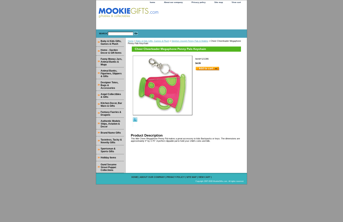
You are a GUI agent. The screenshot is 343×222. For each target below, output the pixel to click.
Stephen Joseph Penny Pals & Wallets (190, 41)
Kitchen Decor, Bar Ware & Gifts (111, 104)
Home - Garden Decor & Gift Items (111, 51)
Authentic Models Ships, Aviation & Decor (110, 124)
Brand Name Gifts (111, 132)
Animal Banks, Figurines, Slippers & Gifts (111, 73)
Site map (218, 2)
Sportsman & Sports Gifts (108, 150)
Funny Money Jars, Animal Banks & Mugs (111, 62)
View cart (236, 2)
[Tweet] (135, 121)
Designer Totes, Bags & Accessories (109, 85)
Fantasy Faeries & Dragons (111, 113)
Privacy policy (199, 2)
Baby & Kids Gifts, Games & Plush (152, 41)
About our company (173, 2)
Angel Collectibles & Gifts (111, 95)
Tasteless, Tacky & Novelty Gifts (111, 141)
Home (131, 41)
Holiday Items (108, 157)
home (152, 2)
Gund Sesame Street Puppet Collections (109, 167)
